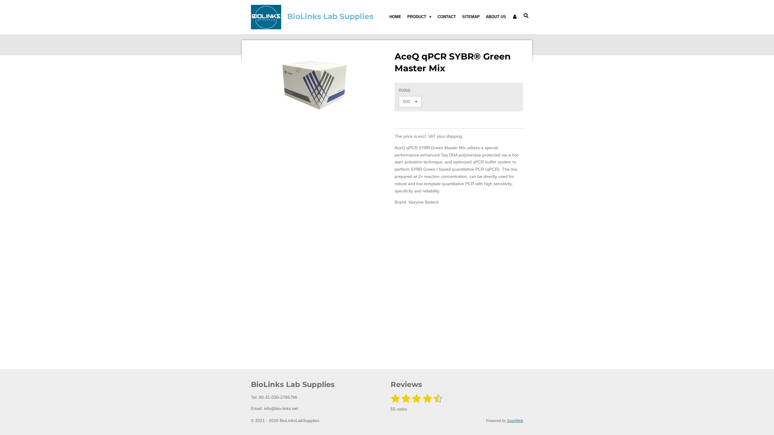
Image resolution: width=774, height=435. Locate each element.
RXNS (404, 90)
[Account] (515, 17)
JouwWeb (515, 421)
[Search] (526, 16)
